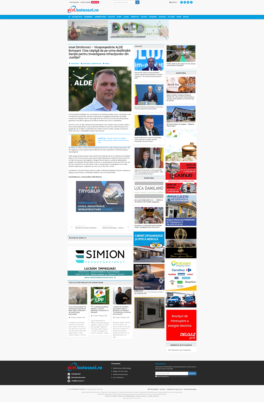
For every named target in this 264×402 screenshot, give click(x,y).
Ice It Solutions (118, 377)
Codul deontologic (189, 389)
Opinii (179, 17)
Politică (107, 63)
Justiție (144, 17)
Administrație (100, 17)
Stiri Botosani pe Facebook (179, 350)
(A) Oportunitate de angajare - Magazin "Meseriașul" (180, 125)
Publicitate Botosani (120, 374)
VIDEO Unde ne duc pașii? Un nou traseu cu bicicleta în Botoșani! (181, 65)
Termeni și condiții (110, 396)
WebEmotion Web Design (122, 368)
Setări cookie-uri (154, 396)
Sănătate (135, 17)
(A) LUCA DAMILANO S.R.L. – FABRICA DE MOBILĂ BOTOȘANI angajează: (149, 201)
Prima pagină (153, 389)
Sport (119, 17)
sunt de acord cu (173, 376)
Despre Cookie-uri (141, 396)
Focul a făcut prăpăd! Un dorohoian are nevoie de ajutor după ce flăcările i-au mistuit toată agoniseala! (77, 310)
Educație (162, 17)
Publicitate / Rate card (174, 389)
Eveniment (88, 17)
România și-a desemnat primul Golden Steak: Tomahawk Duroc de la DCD (148, 226)
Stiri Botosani (75, 63)
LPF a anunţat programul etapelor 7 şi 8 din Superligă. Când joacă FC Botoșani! (100, 309)
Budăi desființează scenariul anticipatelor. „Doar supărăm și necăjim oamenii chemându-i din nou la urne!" (148, 139)
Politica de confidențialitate (179, 376)
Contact (162, 389)
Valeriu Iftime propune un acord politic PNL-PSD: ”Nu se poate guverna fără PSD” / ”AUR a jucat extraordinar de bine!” (149, 172)
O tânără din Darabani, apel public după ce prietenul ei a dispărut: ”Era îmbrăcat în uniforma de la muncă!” (122, 310)
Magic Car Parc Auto (120, 371)
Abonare (192, 373)
